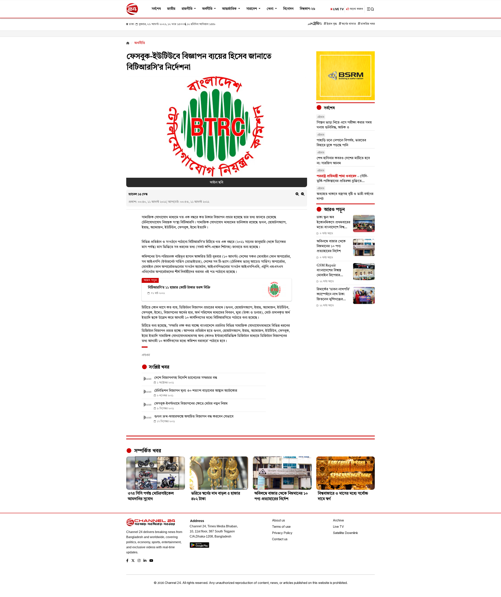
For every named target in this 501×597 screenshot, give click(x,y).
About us (278, 520)
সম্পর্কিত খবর (147, 451)
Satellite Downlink (345, 533)
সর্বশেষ (156, 9)
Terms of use (281, 526)
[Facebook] (127, 561)
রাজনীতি (187, 9)
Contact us (279, 539)
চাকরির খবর (368, 24)
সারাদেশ (252, 9)
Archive (338, 520)
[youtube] (151, 561)
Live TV (338, 526)
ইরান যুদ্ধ (332, 24)
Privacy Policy (282, 533)
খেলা (270, 9)
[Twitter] (133, 561)
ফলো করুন (356, 9)
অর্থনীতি (207, 9)
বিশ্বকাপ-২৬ (307, 9)
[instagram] (139, 561)
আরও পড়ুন (334, 209)
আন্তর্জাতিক (229, 9)
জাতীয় (171, 9)
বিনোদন (288, 9)
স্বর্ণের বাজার (349, 24)
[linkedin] (144, 561)
